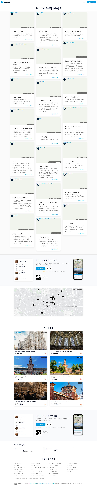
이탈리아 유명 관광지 (18, 465)
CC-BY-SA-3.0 (31, 124)
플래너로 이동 (91, 2)
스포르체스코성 (18, 97)
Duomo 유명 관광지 (71, 471)
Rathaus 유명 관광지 (53, 473)
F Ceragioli (79, 219)
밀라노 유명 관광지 (18, 469)
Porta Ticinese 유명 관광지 (38, 471)
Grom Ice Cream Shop (73, 61)
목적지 (29, 483)
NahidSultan (52, 198)
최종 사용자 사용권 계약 (39, 483)
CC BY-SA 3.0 (57, 63)
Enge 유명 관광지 (53, 471)
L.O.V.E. (15, 161)
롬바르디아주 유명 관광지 (19, 467)
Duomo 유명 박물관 (18, 471)
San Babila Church (72, 192)
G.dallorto (53, 233)
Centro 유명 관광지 (53, 465)
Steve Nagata (79, 56)
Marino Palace (70, 161)
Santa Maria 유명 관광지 (72, 469)
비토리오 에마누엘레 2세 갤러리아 (22, 64)
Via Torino (69, 223)
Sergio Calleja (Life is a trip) (23, 229)
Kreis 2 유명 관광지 (53, 467)
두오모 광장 (43, 137)
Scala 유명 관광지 (36, 463)
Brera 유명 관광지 (36, 465)
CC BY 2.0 (84, 56)
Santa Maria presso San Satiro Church (74, 127)
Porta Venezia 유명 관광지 (55, 463)
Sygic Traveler (23, 27)
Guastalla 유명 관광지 (36, 473)
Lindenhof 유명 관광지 (72, 463)
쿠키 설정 (53, 483)
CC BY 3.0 (58, 27)
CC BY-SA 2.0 (31, 229)
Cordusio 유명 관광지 (19, 475)
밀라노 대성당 (18, 31)
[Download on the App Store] (47, 268)
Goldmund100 (52, 27)
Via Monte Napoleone (20, 197)
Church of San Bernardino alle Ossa (46, 238)
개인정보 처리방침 (47, 483)
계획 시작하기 (40, 268)
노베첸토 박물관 (45, 100)
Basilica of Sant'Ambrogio (22, 128)
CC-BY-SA (58, 162)
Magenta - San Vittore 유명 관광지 (39, 475)
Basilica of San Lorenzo (47, 68)
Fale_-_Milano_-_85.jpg (50, 63)
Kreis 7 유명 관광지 (53, 469)
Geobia (26, 193)
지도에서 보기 (28, 39)
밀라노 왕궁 (43, 31)
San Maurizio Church (73, 31)
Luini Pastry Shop (45, 166)
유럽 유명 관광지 (18, 463)
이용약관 (33, 483)
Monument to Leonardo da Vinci (48, 203)
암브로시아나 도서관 (72, 97)
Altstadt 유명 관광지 (53, 475)
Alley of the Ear (18, 234)
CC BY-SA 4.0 (31, 193)
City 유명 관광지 (70, 465)
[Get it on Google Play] (50, 268)
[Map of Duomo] (48, 302)
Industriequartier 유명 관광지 (73, 467)
